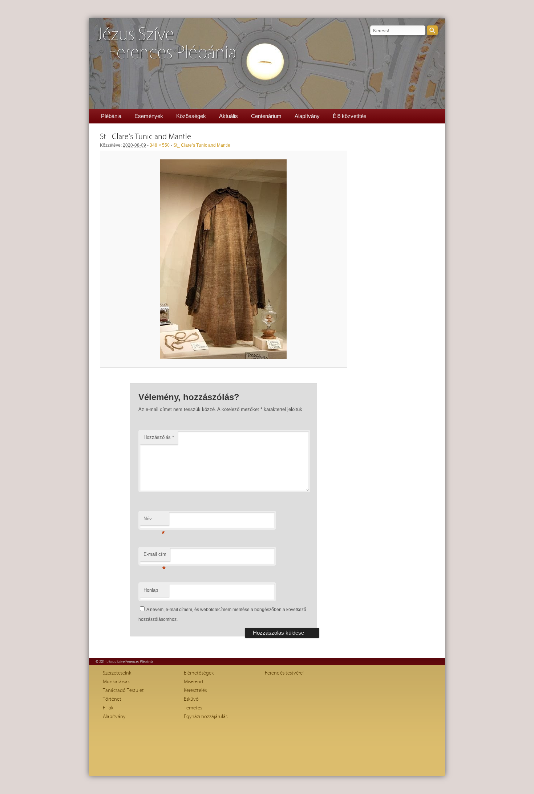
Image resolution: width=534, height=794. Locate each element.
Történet (112, 699)
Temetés (193, 708)
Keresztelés (195, 690)
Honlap (150, 590)
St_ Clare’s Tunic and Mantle (201, 145)
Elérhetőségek (199, 673)
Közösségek (191, 116)
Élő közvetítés (350, 116)
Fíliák (108, 708)
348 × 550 (160, 145)
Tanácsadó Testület (123, 690)
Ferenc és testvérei (284, 673)
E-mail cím (154, 556)
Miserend (193, 682)
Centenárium (266, 116)
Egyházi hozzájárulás (205, 717)
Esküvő (191, 699)
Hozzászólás (158, 437)
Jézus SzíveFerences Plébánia (166, 44)
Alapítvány (307, 116)
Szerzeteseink (117, 673)
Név (154, 521)
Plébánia (111, 116)
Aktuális (228, 116)
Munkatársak (116, 682)
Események (148, 116)
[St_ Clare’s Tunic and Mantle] (223, 259)
